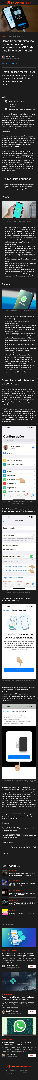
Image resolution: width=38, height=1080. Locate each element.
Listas (15, 870)
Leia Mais (32, 966)
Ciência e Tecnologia (12, 950)
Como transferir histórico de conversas (22, 109)
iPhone (14, 104)
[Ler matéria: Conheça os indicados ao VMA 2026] (5, 912)
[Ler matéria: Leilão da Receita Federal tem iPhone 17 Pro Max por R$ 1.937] (5, 892)
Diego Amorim (11, 1054)
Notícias (18, 880)
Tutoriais (4, 36)
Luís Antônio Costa (12, 965)
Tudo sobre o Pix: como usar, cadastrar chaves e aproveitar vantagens (18, 998)
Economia (9, 994)
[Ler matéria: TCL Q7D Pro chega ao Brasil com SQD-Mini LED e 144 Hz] (5, 882)
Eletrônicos (12, 880)
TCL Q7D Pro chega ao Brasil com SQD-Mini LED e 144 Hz (22, 884)
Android (14, 106)
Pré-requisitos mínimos (16, 101)
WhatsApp (10, 842)
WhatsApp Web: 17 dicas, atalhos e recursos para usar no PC (16, 1043)
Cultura (11, 870)
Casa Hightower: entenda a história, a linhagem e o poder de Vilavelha (22, 874)
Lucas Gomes (10, 56)
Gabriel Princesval (12, 1011)
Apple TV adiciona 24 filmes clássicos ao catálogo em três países (22, 904)
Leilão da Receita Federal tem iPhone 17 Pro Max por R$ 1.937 (22, 894)
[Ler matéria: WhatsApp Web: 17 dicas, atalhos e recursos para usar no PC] (19, 1026)
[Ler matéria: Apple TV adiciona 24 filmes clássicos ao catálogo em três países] (5, 902)
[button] (3, 2)
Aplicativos (4, 1039)
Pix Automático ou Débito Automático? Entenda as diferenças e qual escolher (18, 954)
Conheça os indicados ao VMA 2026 (21, 914)
